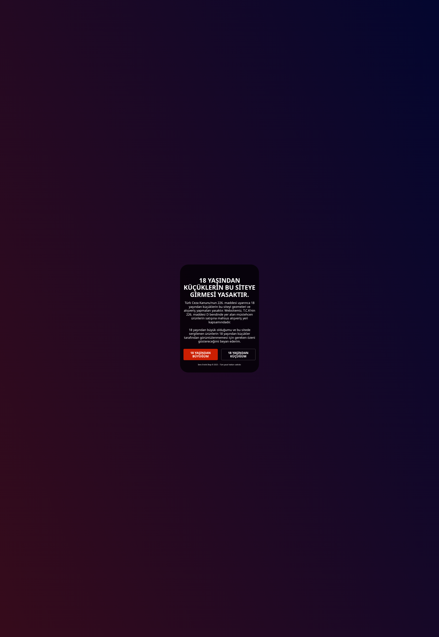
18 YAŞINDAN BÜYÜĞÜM (200, 354)
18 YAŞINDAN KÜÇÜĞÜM (238, 354)
